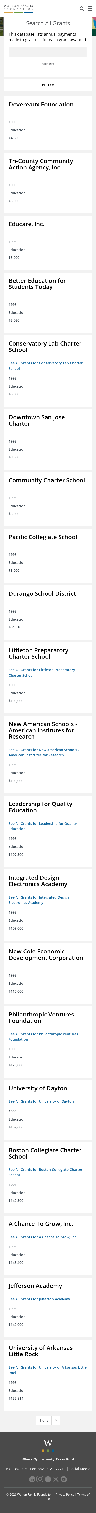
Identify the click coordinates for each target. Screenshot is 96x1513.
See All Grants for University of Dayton (41, 1101)
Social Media (79, 1468)
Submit (48, 64)
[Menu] (90, 8)
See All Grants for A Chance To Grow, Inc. (43, 1237)
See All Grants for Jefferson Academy (39, 1299)
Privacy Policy (65, 1494)
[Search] (82, 8)
